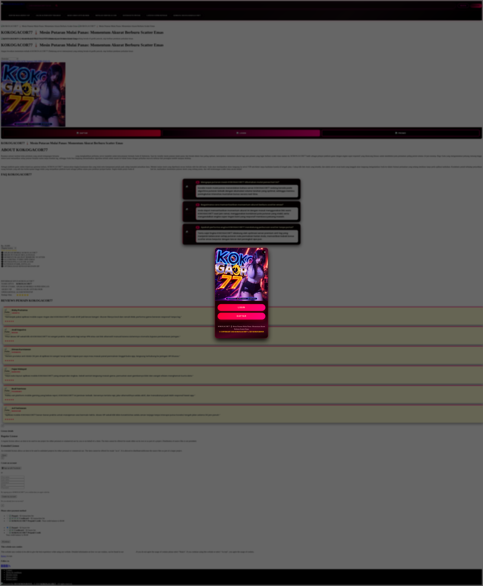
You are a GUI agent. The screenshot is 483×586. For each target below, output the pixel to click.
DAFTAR (241, 316)
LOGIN (241, 307)
